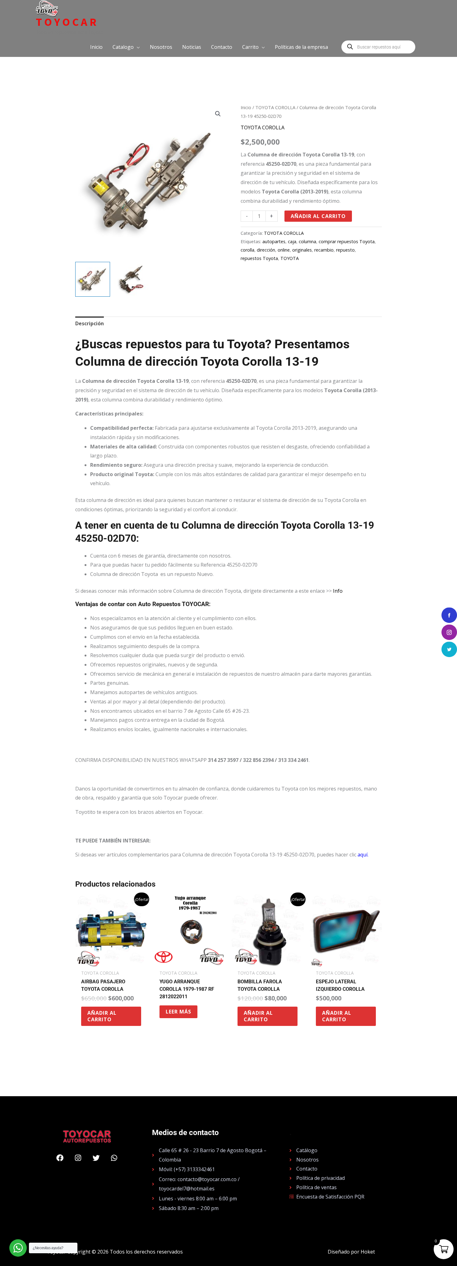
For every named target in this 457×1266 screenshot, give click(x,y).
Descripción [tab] (89, 323)
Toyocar (67, 22)
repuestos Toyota (259, 258)
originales (302, 250)
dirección (266, 250)
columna (307, 241)
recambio (324, 250)
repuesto (345, 250)
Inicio (246, 107)
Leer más (178, 1011)
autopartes (273, 241)
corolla (247, 250)
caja (292, 241)
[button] (126, 47)
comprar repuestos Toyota (347, 241)
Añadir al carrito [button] (102, 1016)
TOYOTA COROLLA (275, 107)
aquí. (363, 854)
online (284, 250)
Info (338, 590)
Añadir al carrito (318, 216)
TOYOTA (289, 258)
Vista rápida (111, 961)
